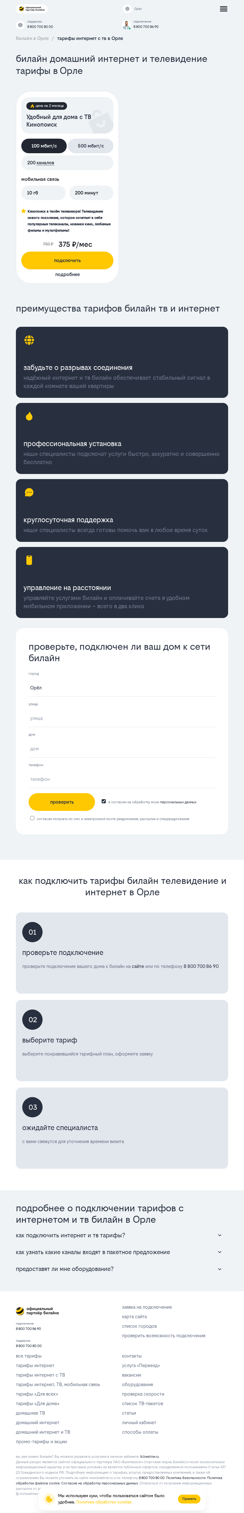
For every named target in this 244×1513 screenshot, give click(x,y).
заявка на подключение (147, 1307)
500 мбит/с (91, 145)
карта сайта (134, 1316)
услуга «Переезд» (141, 1365)
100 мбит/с (44, 145)
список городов (139, 1326)
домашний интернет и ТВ (43, 1432)
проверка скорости (143, 1394)
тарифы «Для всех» (37, 1394)
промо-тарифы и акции (41, 1441)
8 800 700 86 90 (146, 27)
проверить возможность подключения (163, 1335)
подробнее (67, 274)
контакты (132, 1355)
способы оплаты (140, 1432)
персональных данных (178, 802)
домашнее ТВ (30, 1413)
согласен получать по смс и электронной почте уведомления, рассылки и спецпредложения (113, 819)
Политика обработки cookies (104, 1502)
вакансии (131, 1375)
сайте (138, 966)
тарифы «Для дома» (37, 1403)
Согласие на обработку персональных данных (99, 1483)
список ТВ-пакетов (142, 1403)
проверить (62, 802)
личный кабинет (139, 1422)
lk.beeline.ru (149, 1457)
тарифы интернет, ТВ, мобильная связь (58, 1384)
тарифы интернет (35, 1365)
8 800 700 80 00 (40, 27)
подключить (67, 260)
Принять (189, 1499)
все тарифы (29, 1355)
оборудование (137, 1384)
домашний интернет (37, 1422)
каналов (45, 162)
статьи (129, 1413)
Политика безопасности (186, 1478)
